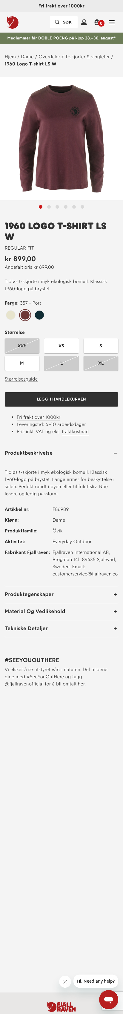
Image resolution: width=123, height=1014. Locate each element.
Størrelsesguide (21, 379)
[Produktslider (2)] (57, 207)
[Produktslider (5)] (82, 207)
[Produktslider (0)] (40, 207)
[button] (97, 22)
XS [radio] (61, 346)
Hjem (10, 56)
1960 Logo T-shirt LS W (30, 64)
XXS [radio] (22, 346)
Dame (27, 56)
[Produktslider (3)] (65, 207)
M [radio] (22, 363)
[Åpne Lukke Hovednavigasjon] (111, 22)
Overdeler (49, 56)
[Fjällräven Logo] (61, 1006)
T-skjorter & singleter (87, 56)
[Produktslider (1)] (49, 207)
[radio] (11, 315)
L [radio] (61, 363)
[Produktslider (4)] (74, 207)
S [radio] (100, 346)
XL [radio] (101, 363)
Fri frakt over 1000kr (38, 417)
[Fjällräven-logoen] (25, 22)
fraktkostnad (75, 431)
